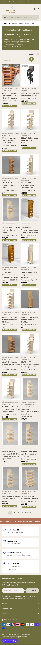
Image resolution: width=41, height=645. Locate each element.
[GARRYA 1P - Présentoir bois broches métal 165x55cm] (30, 299)
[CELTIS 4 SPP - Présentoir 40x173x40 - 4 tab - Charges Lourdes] (30, 165)
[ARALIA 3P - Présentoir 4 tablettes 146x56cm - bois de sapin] (11, 344)
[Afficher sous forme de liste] (37, 59)
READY (19, 46)
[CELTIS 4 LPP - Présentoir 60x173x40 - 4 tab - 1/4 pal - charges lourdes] (11, 389)
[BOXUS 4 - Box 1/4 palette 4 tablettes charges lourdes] (11, 478)
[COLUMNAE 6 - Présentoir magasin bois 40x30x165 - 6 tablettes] (11, 254)
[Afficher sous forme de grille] (31, 59)
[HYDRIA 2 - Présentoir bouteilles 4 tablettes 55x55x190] (30, 433)
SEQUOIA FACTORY (13, 634)
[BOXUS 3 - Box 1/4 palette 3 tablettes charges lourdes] (11, 209)
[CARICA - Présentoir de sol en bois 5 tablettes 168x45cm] (11, 299)
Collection (13, 24)
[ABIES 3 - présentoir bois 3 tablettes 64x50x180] (30, 75)
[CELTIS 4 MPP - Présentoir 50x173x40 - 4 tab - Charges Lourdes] (30, 344)
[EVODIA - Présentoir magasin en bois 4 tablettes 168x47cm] (11, 120)
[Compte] (34, 9)
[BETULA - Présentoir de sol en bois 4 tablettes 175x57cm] (30, 120)
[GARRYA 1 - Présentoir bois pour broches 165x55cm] (30, 254)
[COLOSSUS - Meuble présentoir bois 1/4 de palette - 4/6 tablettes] (11, 75)
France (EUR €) (9, 620)
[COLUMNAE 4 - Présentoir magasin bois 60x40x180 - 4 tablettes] (30, 209)
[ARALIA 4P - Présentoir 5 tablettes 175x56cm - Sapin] (11, 165)
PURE (12, 46)
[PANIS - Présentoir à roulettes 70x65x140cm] (30, 478)
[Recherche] (36, 17)
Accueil (4, 24)
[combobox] (20, 17)
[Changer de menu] (3, 9)
